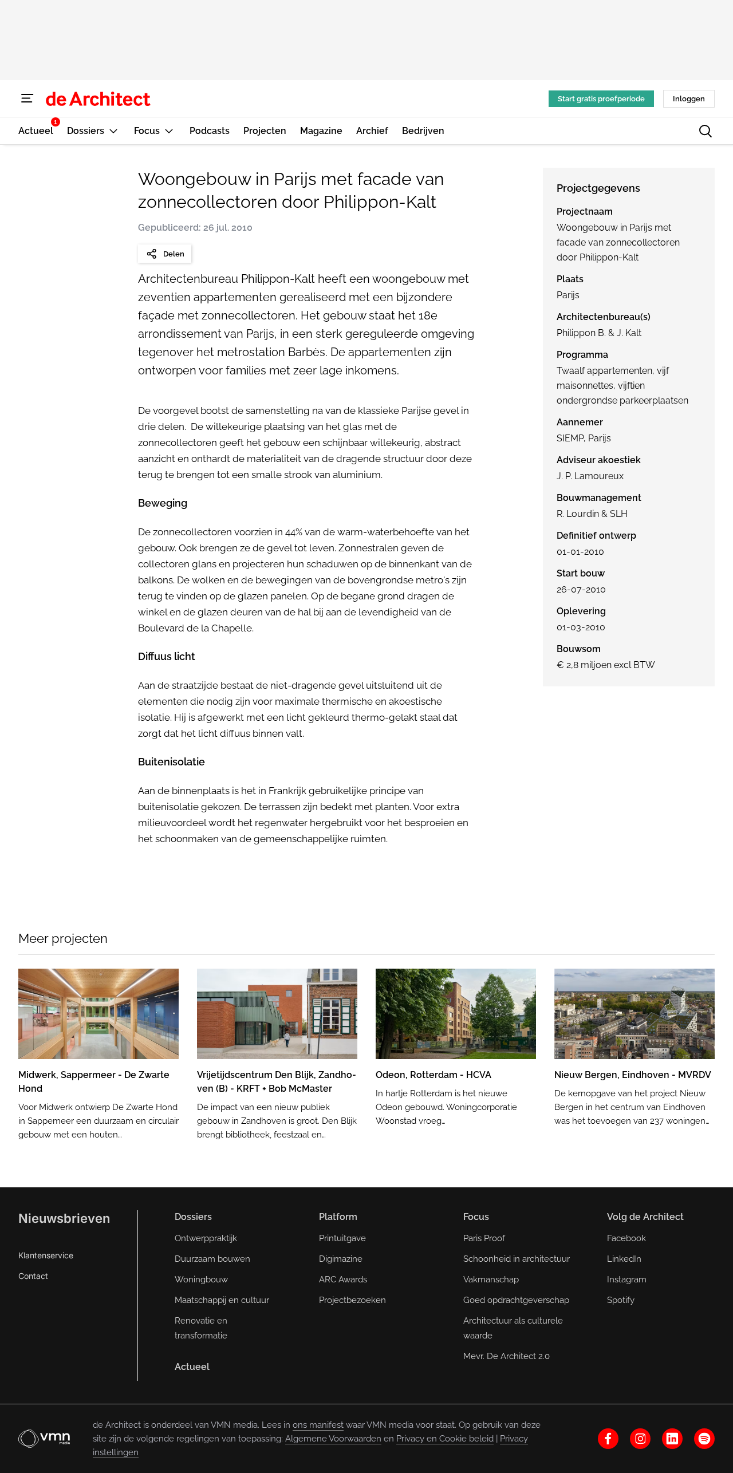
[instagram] (640, 1438)
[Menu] (27, 98)
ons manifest (318, 1425)
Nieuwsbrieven (64, 1218)
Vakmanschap (491, 1279)
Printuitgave (342, 1238)
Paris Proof (484, 1238)
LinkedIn (624, 1259)
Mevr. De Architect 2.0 (506, 1356)
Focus (476, 1216)
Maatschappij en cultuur (222, 1300)
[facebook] (608, 1438)
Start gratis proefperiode (601, 98)
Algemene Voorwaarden (333, 1438)
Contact (33, 1276)
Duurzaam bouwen (212, 1259)
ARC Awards (343, 1279)
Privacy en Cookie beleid (445, 1438)
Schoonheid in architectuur (516, 1259)
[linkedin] (672, 1438)
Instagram (627, 1279)
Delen (173, 254)
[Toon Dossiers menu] (113, 130)
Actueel (192, 1366)
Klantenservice (45, 1255)
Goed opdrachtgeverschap (516, 1300)
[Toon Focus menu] (169, 130)
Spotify (621, 1300)
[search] (705, 131)
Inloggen (689, 98)
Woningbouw (201, 1279)
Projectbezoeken (352, 1300)
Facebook (626, 1238)
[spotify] (704, 1438)
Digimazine (340, 1259)
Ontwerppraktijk (206, 1238)
